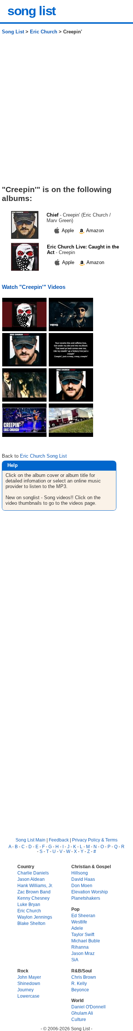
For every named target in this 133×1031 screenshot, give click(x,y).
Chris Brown (83, 977)
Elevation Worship (89, 891)
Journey (25, 989)
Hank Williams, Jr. (35, 885)
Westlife (79, 921)
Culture (78, 1019)
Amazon (94, 230)
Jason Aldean (31, 879)
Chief (52, 215)
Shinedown (28, 983)
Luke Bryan (28, 904)
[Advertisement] (66, 112)
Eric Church (43, 31)
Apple (68, 230)
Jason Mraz (83, 953)
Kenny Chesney (33, 898)
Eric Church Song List (43, 456)
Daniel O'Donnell (88, 1006)
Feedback (59, 839)
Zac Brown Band (34, 891)
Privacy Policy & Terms (94, 839)
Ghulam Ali (82, 1013)
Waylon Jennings (34, 917)
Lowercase (28, 996)
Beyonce (80, 989)
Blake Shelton (31, 923)
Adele (77, 928)
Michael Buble (85, 940)
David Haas (83, 879)
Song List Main (30, 839)
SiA (74, 959)
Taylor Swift (82, 934)
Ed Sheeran (83, 915)
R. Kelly (79, 983)
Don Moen (81, 885)
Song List (13, 31)
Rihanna (80, 947)
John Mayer (29, 977)
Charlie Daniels (33, 872)
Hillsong (79, 872)
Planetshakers (85, 898)
